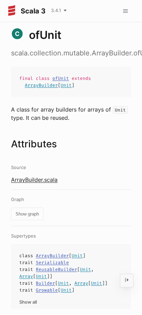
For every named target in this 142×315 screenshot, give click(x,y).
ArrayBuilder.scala (34, 179)
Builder (45, 283)
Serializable (52, 262)
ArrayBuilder (41, 85)
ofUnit (60, 78)
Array (26, 276)
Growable (47, 290)
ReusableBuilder (56, 269)
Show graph (27, 214)
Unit (66, 85)
